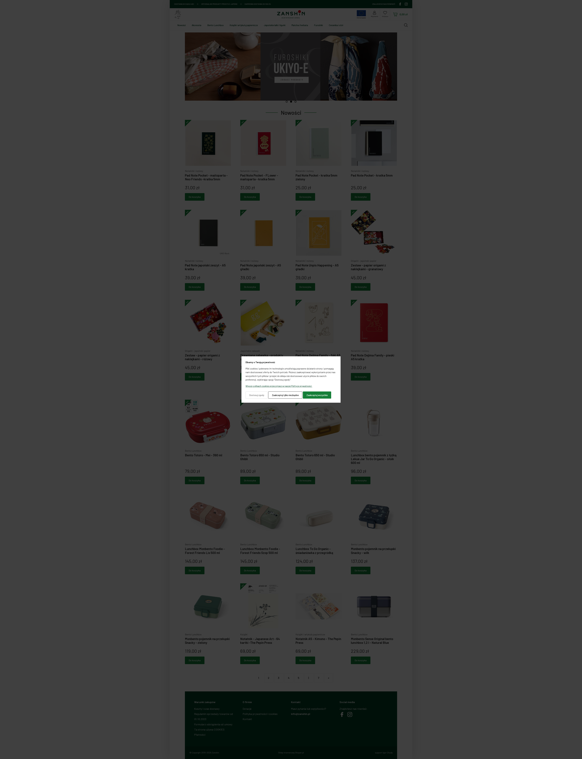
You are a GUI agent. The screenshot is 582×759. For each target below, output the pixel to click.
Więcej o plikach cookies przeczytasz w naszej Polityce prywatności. (279, 386)
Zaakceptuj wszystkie (317, 395)
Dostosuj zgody (256, 395)
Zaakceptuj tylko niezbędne (285, 395)
